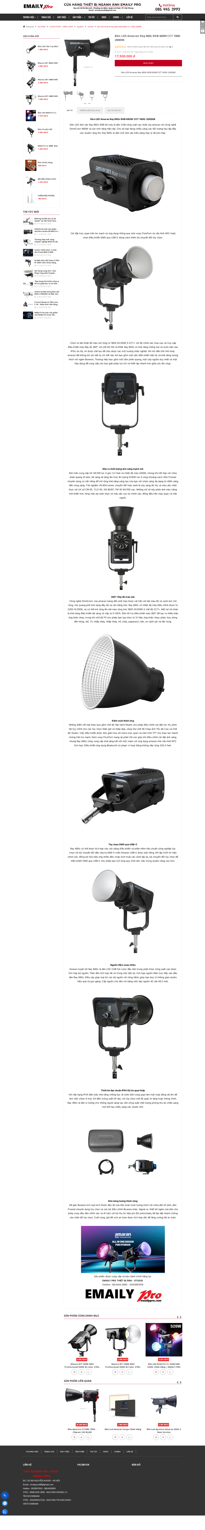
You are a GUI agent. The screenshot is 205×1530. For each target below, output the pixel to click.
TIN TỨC (93, 1451)
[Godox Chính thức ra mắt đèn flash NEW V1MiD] (28, 252)
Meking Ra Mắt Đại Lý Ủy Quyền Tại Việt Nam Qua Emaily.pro (45, 220)
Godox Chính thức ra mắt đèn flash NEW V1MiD (45, 251)
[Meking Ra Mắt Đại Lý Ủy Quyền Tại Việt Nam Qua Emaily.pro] (28, 221)
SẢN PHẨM (79, 1451)
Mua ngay (148, 63)
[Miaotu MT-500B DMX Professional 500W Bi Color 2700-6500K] (30, 82)
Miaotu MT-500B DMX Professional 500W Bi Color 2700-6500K (82, 1367)
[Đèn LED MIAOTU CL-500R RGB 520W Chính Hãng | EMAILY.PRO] (30, 115)
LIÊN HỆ (129, 1451)
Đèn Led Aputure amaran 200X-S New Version (164, 1430)
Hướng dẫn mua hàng (90, 110)
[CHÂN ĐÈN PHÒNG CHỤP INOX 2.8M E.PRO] (30, 198)
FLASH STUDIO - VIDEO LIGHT (61, 26)
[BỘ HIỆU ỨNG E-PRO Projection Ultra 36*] (30, 181)
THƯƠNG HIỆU (32, 1451)
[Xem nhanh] (81, 1372)
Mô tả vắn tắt (114, 110)
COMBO (117, 1451)
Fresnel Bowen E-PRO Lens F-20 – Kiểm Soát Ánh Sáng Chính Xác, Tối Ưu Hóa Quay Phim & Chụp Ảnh (46, 303)
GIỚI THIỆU (64, 1451)
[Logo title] (41, 7)
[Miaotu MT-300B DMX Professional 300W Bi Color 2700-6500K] (30, 99)
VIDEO (105, 1451)
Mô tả (70, 110)
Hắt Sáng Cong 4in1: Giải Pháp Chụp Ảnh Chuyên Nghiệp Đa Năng (45, 272)
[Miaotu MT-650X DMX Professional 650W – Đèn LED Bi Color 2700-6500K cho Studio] (30, 65)
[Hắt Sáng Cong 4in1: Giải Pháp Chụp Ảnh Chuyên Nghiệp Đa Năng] (28, 273)
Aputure (80, 26)
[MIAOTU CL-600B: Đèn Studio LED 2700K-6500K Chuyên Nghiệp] (30, 148)
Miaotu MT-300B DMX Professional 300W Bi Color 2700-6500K (123, 1367)
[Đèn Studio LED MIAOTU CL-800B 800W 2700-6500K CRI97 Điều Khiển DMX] (30, 132)
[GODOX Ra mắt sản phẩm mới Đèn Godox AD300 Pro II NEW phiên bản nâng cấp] (28, 232)
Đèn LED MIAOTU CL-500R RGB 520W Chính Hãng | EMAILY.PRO (163, 1365)
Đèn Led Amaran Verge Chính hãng (123, 1429)
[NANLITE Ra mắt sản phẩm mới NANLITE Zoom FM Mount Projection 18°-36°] (28, 315)
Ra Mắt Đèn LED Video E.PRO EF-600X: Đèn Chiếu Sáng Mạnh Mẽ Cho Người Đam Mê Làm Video (47, 261)
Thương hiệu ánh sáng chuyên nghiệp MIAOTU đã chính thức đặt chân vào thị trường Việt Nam (46, 240)
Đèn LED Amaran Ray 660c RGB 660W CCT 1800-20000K (119, 26)
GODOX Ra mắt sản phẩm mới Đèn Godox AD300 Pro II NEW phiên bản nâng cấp (46, 230)
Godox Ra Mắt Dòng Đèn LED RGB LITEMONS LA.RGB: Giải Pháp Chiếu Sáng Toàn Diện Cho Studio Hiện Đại (46, 293)
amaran (91, 26)
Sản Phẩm (42, 26)
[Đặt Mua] (74, 1372)
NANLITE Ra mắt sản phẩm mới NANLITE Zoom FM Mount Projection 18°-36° (46, 314)
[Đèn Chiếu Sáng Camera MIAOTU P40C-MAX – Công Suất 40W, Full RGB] (30, 165)
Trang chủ (30, 26)
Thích (118, 52)
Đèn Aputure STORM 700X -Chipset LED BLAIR (82, 1430)
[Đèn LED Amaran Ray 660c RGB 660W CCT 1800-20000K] (68, 95)
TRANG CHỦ (49, 1451)
